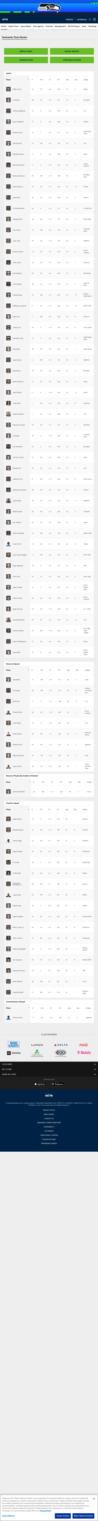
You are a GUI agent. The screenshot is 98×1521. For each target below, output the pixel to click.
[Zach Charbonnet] (8, 791)
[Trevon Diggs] (8, 840)
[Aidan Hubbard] (8, 916)
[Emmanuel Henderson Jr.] (8, 884)
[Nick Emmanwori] (8, 165)
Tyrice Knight (17, 284)
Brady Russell (17, 511)
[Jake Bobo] (8, 679)
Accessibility (49, 1127)
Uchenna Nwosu (18, 414)
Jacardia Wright (18, 992)
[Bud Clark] (8, 701)
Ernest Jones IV (18, 252)
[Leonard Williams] (8, 620)
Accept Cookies (63, 1516)
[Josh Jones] (8, 262)
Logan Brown (17, 819)
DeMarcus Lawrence (19, 306)
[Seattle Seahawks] (49, 1095)
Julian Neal (16, 403)
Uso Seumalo (17, 960)
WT (58, 79)
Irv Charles (16, 690)
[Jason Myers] (8, 392)
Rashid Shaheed (18, 533)
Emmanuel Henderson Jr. (17, 884)
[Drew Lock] (8, 316)
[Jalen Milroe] (8, 360)
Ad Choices (49, 1131)
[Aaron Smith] (8, 766)
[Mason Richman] (8, 755)
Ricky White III (17, 981)
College (85, 79)
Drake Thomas (18, 609)
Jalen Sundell (17, 587)
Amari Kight (17, 723)
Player (8, 79)
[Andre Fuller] (8, 873)
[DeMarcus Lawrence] (8, 305)
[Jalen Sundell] (8, 587)
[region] (49, 1508)
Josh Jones (17, 262)
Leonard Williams (18, 620)
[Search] (90, 19)
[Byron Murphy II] (8, 381)
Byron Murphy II (18, 381)
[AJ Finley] (8, 862)
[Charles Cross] (8, 132)
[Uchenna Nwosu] (8, 414)
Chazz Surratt (17, 598)
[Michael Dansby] (8, 829)
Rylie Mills (16, 349)
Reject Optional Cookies (83, 1516)
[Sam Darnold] (8, 143)
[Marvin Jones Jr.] (8, 927)
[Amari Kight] (8, 723)
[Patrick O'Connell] (8, 425)
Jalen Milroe (17, 360)
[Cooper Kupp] (8, 295)
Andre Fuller (17, 873)
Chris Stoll (16, 576)
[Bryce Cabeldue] (8, 121)
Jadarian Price (17, 479)
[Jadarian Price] (8, 479)
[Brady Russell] (8, 511)
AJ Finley (16, 862)
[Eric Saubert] (8, 522)
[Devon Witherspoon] (8, 641)
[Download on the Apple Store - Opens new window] (40, 1084)
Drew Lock (16, 316)
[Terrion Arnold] (8, 1017)
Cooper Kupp (17, 295)
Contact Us (49, 1118)
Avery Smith (17, 544)
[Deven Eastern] (8, 851)
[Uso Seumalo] (8, 960)
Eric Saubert (17, 522)
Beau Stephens (18, 566)
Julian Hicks (17, 895)
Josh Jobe (16, 241)
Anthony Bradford (19, 111)
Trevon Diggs (17, 841)
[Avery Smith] (8, 544)
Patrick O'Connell (19, 425)
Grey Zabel (16, 652)
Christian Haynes (18, 208)
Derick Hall (16, 197)
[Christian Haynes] (8, 208)
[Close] (94, 1498)
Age (67, 79)
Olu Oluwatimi (18, 446)
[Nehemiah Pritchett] (8, 490)
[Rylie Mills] (8, 349)
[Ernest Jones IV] (8, 251)
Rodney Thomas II (19, 970)
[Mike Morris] (8, 370)
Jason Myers (17, 392)
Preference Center (49, 1143)
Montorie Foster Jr (19, 176)
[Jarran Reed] (8, 500)
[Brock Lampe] (8, 733)
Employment (49, 1114)
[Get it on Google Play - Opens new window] (57, 1085)
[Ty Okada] (8, 435)
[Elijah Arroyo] (8, 89)
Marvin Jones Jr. (18, 927)
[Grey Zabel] (8, 652)
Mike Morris (17, 371)
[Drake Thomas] (8, 609)
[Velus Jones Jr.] (8, 938)
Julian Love (17, 327)
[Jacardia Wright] (8, 992)
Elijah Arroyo (17, 89)
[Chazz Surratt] (8, 598)
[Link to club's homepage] (5, 18)
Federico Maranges (19, 949)
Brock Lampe (17, 734)
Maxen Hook (17, 906)
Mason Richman (18, 755)
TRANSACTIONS (26, 60)
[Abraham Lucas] (8, 338)
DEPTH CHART (26, 51)
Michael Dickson (18, 154)
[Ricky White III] (8, 981)
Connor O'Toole (18, 457)
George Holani (17, 219)
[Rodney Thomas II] (8, 970)
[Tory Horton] (8, 230)
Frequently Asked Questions (49, 1122)
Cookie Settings (49, 1139)
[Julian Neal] (8, 403)
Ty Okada (16, 436)
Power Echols (17, 712)
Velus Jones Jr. (18, 938)
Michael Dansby (18, 830)
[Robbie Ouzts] (8, 744)
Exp (76, 79)
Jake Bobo (16, 679)
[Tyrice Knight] (8, 284)
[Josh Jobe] (8, 241)
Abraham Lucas (18, 338)
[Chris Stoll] (8, 576)
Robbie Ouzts (17, 744)
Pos (41, 79)
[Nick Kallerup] (8, 273)
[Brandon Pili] (8, 468)
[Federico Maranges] (8, 949)
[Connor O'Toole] (8, 457)
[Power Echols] (8, 712)
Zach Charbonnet (19, 791)
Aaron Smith (17, 766)
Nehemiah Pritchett (19, 490)
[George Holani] (8, 219)
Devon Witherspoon (19, 641)
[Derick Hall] (8, 197)
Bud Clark (16, 701)
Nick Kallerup (17, 273)
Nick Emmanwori (18, 165)
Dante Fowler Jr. (18, 187)
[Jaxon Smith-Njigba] (8, 555)
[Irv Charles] (8, 690)
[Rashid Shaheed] (8, 533)
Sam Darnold (17, 143)
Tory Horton (17, 230)
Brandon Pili (17, 468)
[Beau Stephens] (8, 565)
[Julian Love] (8, 327)
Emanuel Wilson (18, 631)
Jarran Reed (17, 501)
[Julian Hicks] (8, 894)
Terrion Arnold (17, 1017)
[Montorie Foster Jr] (8, 176)
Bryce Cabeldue (18, 122)
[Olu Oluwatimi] (8, 446)
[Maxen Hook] (8, 905)
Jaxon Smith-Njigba (20, 555)
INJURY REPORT (72, 51)
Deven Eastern (17, 851)
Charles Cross (17, 132)
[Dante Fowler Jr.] (8, 186)
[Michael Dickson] (8, 154)
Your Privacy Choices (49, 1135)
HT (50, 79)
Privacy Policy (49, 1110)
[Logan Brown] (8, 819)
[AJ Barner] (8, 100)
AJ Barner (16, 100)
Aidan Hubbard (18, 916)
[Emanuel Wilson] (8, 630)
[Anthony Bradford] (8, 111)
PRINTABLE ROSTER (72, 60)
